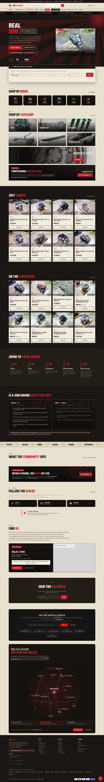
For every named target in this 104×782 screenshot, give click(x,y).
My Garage (80, 751)
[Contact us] (100, 778)
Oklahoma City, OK (49, 772)
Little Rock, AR (71, 772)
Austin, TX (41, 772)
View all (93, 115)
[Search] (62, 5)
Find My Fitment (15, 48)
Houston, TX (26, 772)
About (79, 741)
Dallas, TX (11, 772)
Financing (60, 751)
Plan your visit (88, 730)
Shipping (60, 743)
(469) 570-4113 (57, 617)
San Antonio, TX (34, 772)
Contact (80, 743)
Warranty (60, 745)
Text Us (64, 625)
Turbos (37, 10)
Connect (81, 10)
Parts (47, 10)
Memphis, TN (12, 774)
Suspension (41, 751)
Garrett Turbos (42, 745)
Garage (89, 5)
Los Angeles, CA (18, 772)
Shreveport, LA (63, 772)
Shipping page (59, 619)
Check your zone (78, 730)
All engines (92, 277)
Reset (89, 75)
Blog (76, 10)
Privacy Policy (61, 753)
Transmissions (19, 10)
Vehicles (63, 10)
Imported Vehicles (82, 749)
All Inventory (42, 753)
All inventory (91, 92)
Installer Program (82, 745)
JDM (18, 5)
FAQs (59, 741)
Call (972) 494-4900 (29, 568)
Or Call (73, 625)
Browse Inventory (30, 48)
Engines (11, 10)
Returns (60, 747)
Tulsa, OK (57, 772)
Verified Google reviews (89, 457)
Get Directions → (17, 568)
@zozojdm (92, 492)
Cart (94, 5)
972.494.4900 (12, 763)
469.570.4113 (12, 760)
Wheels (42, 10)
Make (13, 74)
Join (64, 597)
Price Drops (56, 10)
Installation (70, 10)
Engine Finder (29, 10)
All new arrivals (91, 196)
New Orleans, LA (80, 772)
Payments (60, 749)
